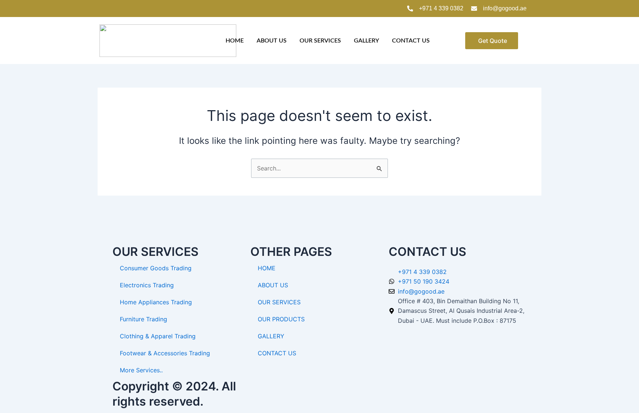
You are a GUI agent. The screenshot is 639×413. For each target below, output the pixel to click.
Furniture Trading (143, 319)
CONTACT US (411, 41)
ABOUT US (272, 41)
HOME (235, 41)
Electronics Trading (147, 285)
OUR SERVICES (320, 41)
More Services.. (141, 370)
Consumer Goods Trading (156, 268)
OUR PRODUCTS (281, 319)
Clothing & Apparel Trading (158, 336)
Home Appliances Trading (156, 302)
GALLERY (366, 41)
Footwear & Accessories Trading (165, 353)
